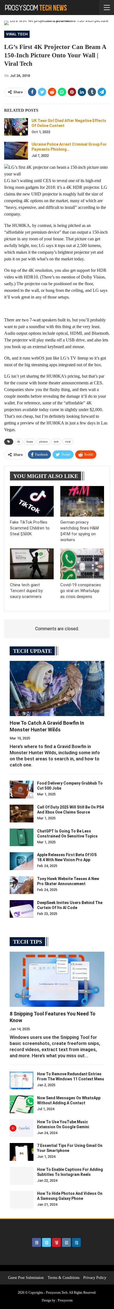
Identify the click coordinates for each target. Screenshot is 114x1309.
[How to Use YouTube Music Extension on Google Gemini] (21, 1128)
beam (30, 441)
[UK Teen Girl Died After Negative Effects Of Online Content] (16, 127)
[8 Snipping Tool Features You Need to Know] (57, 979)
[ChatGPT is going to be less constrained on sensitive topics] (21, 837)
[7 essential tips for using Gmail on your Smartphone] (21, 1152)
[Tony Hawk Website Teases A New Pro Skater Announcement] (21, 885)
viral (68, 441)
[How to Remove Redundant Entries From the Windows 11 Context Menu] (21, 1080)
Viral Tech (17, 34)
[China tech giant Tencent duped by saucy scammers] (32, 563)
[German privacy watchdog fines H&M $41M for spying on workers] (82, 501)
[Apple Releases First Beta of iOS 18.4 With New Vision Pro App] (21, 861)
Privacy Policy (94, 1278)
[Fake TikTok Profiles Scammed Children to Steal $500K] (32, 501)
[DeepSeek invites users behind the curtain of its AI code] (21, 909)
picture (43, 441)
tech (56, 441)
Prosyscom (65, 1300)
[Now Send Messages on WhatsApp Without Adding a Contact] (21, 1104)
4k (18, 441)
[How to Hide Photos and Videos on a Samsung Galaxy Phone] (21, 1200)
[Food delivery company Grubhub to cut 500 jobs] (21, 789)
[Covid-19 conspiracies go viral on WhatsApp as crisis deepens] (82, 563)
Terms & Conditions (63, 1278)
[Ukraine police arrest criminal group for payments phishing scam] (16, 151)
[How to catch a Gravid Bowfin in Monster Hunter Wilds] (57, 688)
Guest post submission (26, 1278)
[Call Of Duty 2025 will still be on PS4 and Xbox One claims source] (21, 813)
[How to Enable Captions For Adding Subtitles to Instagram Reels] (21, 1176)
